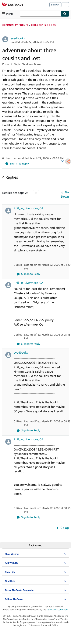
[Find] (65, 14)
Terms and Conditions (58, 609)
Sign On (55, 4)
